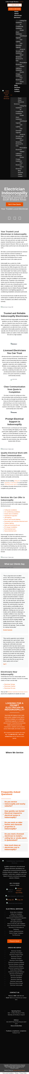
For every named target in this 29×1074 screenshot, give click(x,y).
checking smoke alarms (11, 484)
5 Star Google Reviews (12, 1)
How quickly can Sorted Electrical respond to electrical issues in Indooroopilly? (14, 814)
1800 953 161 (13, 734)
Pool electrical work (9, 529)
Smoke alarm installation (11, 513)
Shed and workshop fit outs (12, 525)
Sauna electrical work (10, 531)
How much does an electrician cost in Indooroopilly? (12, 847)
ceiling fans (17, 480)
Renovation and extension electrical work (16, 521)
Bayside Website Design (19, 1070)
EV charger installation (10, 527)
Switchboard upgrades (10, 515)
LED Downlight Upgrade (19, 45)
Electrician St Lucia (9, 688)
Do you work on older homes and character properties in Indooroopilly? (13, 825)
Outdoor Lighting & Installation (20, 68)
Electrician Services (18, 16)
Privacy (16, 1073)
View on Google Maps (16, 1025)
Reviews (17, 87)
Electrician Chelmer (9, 686)
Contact (17, 91)
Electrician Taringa (9, 684)
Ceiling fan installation (10, 510)
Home (16, 11)
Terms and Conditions (8, 1073)
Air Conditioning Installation (19, 26)
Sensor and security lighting (12, 519)
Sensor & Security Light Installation (20, 51)
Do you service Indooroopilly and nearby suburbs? (15, 804)
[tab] (14, 804)
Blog (16, 85)
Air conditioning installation (12, 512)
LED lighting (7, 517)
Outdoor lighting (9, 523)
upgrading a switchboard (10, 482)
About (16, 13)
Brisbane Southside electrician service (17, 691)
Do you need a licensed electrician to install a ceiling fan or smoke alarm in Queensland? (16, 837)
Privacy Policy (23, 1073)
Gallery (16, 89)
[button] (18, 95)
